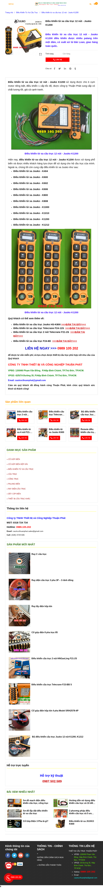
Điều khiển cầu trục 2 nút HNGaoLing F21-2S (24, 413)
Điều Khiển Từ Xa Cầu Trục (27, 13)
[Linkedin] (65, 68)
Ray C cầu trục (39, 554)
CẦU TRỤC (12, 474)
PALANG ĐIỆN (14, 484)
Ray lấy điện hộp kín (42, 606)
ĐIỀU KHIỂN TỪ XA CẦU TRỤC (21, 469)
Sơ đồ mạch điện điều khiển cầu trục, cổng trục (35, 801)
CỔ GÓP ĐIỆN (14, 459)
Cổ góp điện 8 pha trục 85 (45, 632)
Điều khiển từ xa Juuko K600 (56, 430)
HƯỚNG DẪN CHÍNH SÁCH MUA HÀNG (50, 858)
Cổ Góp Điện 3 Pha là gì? (35, 821)
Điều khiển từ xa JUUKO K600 (81, 822)
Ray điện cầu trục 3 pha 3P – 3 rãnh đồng (52, 580)
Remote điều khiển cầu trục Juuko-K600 (88, 431)
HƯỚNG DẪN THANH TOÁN (49, 865)
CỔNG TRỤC (13, 479)
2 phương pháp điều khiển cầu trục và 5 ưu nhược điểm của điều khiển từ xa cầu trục (80, 812)
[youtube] (20, 855)
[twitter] (14, 855)
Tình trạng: (49, 54)
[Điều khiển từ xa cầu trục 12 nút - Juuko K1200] (51, 4)
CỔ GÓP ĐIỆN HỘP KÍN (18, 464)
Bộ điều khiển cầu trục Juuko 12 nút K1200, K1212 (88, 413)
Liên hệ (58, 60)
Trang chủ (9, 13)
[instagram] (27, 855)
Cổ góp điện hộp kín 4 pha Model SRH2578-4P (55, 711)
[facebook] (7, 855)
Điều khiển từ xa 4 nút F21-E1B (24, 431)
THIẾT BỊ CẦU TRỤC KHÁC (19, 499)
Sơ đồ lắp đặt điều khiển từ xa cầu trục (35, 812)
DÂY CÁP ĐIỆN (14, 494)
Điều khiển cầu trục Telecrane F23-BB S (56, 413)
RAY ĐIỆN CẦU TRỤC (17, 489)
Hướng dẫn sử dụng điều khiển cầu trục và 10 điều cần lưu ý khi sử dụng (82, 802)
